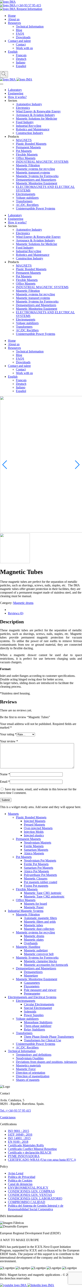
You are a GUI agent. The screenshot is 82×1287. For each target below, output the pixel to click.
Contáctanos (8, 1117)
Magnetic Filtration (28, 165)
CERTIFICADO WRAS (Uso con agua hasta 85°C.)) (42, 1159)
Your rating (8, 734)
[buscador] (4, 74)
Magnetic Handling (28, 946)
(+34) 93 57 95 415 (28, 5)
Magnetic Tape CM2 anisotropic (44, 896)
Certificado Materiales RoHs (26, 1145)
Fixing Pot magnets (36, 885)
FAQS (20, 33)
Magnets (13, 813)
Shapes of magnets (27, 1079)
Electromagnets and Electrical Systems (32, 997)
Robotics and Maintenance (32, 129)
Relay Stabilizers (34, 1029)
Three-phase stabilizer (37, 1026)
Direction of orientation (30, 1072)
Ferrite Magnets (34, 846)
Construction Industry (29, 133)
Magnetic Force (26, 1069)
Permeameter (32, 993)
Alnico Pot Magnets (36, 871)
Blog (19, 30)
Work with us (24, 48)
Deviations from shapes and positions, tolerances (46, 1062)
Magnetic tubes (33, 925)
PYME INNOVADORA (24, 1156)
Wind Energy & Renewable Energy (38, 111)
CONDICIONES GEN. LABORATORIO (35, 1198)
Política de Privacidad (21, 1177)
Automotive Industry (29, 104)
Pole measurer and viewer (40, 990)
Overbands (31, 943)
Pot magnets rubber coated (40, 882)
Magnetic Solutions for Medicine (36, 118)
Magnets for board (35, 903)
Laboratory (15, 89)
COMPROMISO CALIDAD (26, 1202)
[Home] (8, 1)
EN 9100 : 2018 (18, 1141)
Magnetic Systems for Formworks (37, 176)
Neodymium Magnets (37, 842)
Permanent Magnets (28, 147)
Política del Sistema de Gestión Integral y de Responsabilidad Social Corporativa (35, 1207)
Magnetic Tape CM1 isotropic (43, 893)
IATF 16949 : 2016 (20, 1134)
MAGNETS (24, 140)
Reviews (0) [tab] (15, 613)
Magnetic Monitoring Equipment (36, 183)
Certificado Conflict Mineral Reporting (32, 1149)
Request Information (29, 9)
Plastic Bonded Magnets (31, 143)
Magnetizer (31, 975)
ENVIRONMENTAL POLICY (28, 1187)
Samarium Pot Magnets (38, 867)
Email (5, 781)
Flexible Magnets (27, 154)
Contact (21, 44)
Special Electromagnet (38, 1008)
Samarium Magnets (36, 849)
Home (12, 15)
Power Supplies (34, 1015)
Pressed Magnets (34, 824)
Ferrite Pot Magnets (36, 864)
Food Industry (25, 122)
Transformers (24, 201)
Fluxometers (31, 986)
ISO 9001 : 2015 (18, 1131)
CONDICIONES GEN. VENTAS (30, 1195)
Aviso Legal (15, 1173)
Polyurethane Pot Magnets (40, 875)
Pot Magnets (24, 151)
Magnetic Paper (34, 907)
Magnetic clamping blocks (40, 961)
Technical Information (30, 26)
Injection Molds (34, 831)
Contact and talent (19, 41)
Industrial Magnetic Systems (25, 911)
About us (14, 19)
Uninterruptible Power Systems (35, 208)
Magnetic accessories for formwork (46, 964)
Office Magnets (25, 158)
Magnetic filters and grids (40, 921)
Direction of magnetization (32, 1076)
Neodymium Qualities (30, 1058)
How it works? (17, 97)
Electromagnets (25, 194)
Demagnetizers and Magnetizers (36, 179)
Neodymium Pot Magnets (40, 860)
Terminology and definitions (33, 1054)
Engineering (15, 93)
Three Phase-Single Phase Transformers (49, 1036)
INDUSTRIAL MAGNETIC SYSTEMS (42, 161)
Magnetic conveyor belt (39, 954)
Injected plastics (34, 835)
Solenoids (30, 1011)
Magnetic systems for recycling (35, 169)
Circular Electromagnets (39, 1004)
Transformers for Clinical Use (42, 1040)
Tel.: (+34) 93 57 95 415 (15, 1110)
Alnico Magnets (34, 853)
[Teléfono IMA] (8, 79)
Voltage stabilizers (27, 197)
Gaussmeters (32, 982)
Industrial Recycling (28, 125)
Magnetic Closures (35, 878)
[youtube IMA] (13, 1285)
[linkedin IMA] (40, 1285)
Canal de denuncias (20, 1184)
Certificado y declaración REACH (29, 1152)
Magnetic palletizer (36, 950)
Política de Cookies (20, 1180)
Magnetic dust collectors (39, 928)
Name (5, 774)
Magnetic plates (34, 939)
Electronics (23, 107)
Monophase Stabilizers (38, 1022)
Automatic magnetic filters (40, 918)
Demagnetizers (33, 972)
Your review (9, 741)
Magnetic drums (23, 603)
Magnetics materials (28, 1065)
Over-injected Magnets (38, 828)
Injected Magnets (34, 821)
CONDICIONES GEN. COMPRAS (31, 1191)
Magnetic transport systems (33, 172)
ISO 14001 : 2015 (19, 1138)
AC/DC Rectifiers (27, 205)
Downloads (23, 37)
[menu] (1, 84)
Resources (14, 23)
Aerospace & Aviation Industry (35, 115)
